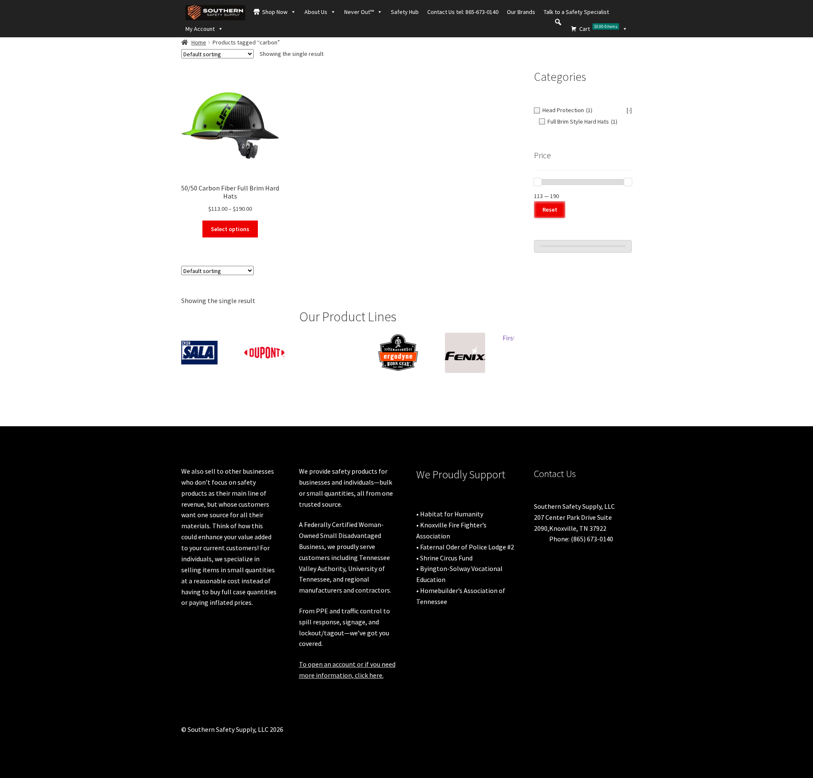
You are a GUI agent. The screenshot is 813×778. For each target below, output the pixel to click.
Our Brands (521, 12)
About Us (315, 12)
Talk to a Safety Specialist (576, 12)
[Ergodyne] (348, 353)
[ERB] (281, 341)
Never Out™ (359, 12)
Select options (230, 229)
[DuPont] (214, 353)
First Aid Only (472, 338)
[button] (558, 22)
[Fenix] (415, 353)
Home (198, 42)
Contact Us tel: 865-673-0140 (462, 12)
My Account (200, 29)
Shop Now (275, 12)
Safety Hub (405, 12)
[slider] (538, 182)
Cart (598, 28)
